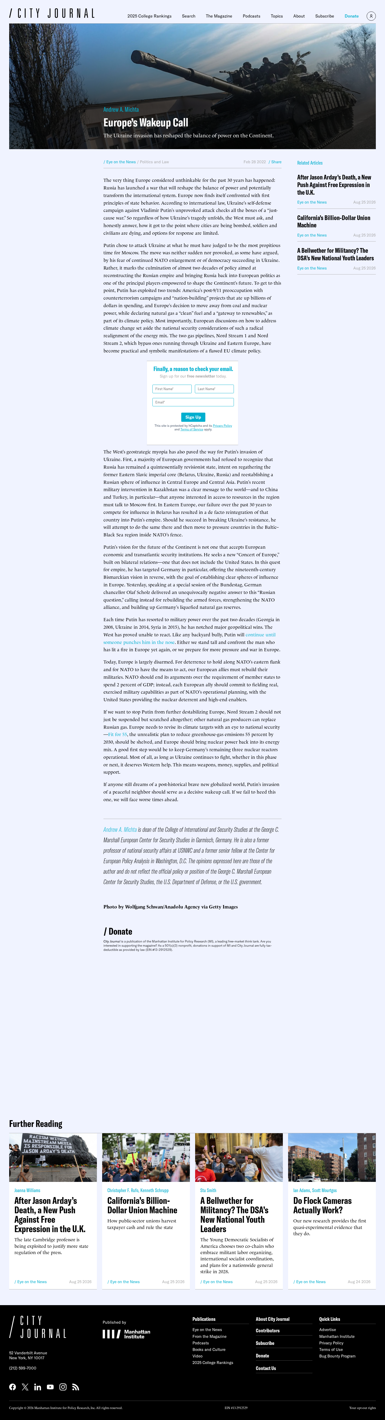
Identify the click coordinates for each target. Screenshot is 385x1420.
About (299, 16)
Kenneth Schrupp (154, 1190)
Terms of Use (331, 1349)
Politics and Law (154, 161)
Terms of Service (191, 429)
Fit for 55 (117, 734)
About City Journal (273, 1319)
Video (197, 1356)
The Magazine (219, 16)
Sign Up (193, 417)
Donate (352, 16)
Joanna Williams (27, 1190)
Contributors (268, 1330)
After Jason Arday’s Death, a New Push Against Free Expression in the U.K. (334, 184)
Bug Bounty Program (337, 1356)
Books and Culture (209, 1349)
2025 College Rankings (150, 16)
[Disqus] (192, 1033)
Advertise (327, 1329)
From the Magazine (209, 1336)
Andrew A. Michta (121, 109)
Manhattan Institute (337, 1336)
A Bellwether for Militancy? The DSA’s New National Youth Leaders (335, 254)
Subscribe (324, 16)
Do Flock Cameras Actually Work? (322, 1205)
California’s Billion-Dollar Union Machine (333, 221)
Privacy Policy (222, 426)
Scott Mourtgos (324, 1190)
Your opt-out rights (362, 1407)
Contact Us (266, 1368)
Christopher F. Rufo (122, 1190)
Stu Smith (208, 1190)
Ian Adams (301, 1190)
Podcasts (251, 16)
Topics (277, 16)
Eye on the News (32, 1281)
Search (188, 16)
